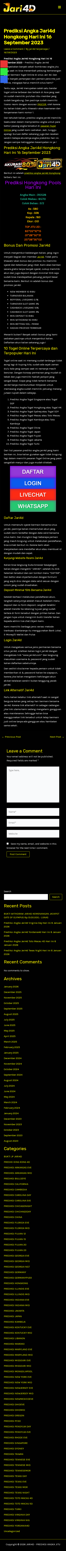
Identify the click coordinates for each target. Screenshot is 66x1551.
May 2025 (9, 1030)
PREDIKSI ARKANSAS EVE (17, 1167)
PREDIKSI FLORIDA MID (17, 1228)
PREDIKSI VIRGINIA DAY (17, 1514)
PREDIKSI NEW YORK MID (18, 1382)
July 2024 (9, 1085)
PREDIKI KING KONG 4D (17, 1162)
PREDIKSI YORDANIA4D (16, 1525)
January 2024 (11, 1113)
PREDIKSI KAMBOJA (14, 1321)
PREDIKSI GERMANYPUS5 (18, 1277)
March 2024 (10, 1102)
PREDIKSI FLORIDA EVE (16, 1222)
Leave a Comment (13, 48)
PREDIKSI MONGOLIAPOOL (18, 1371)
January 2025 (11, 1052)
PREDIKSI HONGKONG (16, 1283)
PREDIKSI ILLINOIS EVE (16, 1288)
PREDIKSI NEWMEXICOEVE (18, 1398)
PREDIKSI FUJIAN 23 (15, 1250)
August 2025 (11, 1014)
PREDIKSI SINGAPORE (16, 1443)
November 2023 (13, 1124)
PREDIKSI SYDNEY (14, 1448)
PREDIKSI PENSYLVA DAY (17, 1426)
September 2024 (13, 1074)
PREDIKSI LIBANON (14, 1338)
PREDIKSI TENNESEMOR (17, 1470)
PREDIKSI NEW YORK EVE (18, 1376)
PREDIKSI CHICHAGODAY (17, 1211)
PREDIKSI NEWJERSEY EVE (18, 1387)
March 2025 (10, 1041)
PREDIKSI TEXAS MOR (16, 1487)
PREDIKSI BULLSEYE (15, 1178)
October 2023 (11, 1129)
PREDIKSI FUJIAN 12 (15, 1233)
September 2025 (13, 1008)
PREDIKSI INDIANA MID (17, 1305)
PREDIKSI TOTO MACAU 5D (18, 1503)
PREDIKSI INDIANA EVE (16, 1299)
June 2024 (9, 1091)
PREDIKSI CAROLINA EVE (17, 1200)
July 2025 (9, 1019)
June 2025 (9, 1025)
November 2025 (13, 997)
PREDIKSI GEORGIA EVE (16, 1255)
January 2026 (11, 986)
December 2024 (12, 1058)
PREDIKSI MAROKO (14, 1343)
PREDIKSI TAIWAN (13, 1454)
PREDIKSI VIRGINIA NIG (17, 1520)
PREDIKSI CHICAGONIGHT (18, 1206)
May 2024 (9, 1096)
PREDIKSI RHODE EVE (15, 1437)
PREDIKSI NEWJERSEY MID (18, 1393)
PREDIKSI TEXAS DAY (15, 1476)
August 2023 (11, 1140)
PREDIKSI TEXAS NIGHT (16, 1492)
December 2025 (12, 992)
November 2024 (13, 1063)
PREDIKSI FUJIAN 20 (15, 1244)
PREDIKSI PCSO (12, 1421)
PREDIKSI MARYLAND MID (18, 1354)
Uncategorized (12, 1531)
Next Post (57, 736)
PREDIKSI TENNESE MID (17, 1465)
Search (7, 891)
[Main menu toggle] (59, 7)
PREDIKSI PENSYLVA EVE (17, 1432)
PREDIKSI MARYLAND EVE (18, 1349)
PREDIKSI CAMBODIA (15, 1189)
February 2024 (12, 1107)
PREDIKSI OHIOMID (14, 1409)
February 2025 (12, 1047)
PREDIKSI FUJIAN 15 (15, 1239)
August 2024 (11, 1080)
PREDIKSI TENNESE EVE (17, 1459)
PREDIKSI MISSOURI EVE (17, 1360)
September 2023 (13, 1135)
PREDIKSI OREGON (14, 1415)
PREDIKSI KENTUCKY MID (18, 1332)
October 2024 (11, 1069)
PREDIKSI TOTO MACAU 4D (18, 1498)
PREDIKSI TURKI (12, 1509)
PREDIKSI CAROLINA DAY (17, 1195)
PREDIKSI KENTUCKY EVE (18, 1327)
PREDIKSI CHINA (13, 1217)
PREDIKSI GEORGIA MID (17, 1261)
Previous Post (11, 736)
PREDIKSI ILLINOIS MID (17, 1294)
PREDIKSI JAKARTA (14, 1310)
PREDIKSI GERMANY (15, 1272)
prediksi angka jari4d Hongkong (42, 173)
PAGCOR (41, 104)
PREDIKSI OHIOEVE (14, 1404)
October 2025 (11, 1003)
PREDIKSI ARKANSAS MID (18, 1173)
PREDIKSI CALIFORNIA (16, 1184)
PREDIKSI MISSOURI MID (17, 1365)
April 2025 (10, 1036)
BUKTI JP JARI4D (13, 1156)
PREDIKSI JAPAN (13, 1316)
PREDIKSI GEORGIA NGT (17, 1266)
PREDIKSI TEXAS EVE (15, 1481)
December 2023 (12, 1118)
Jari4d (40, 256)
